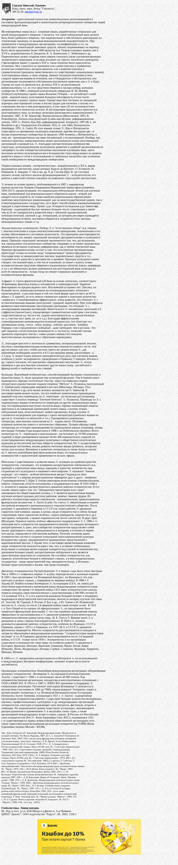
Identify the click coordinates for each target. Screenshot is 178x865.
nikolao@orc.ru (33, 11)
